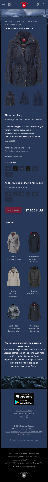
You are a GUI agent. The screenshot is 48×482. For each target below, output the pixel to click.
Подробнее (10, 140)
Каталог (9, 21)
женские (32, 21)
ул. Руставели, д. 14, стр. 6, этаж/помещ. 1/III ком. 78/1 (24, 433)
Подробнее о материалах (16, 151)
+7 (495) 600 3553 (24, 410)
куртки (20, 21)
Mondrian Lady (13, 25)
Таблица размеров (13, 156)
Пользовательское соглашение (24, 440)
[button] (9, 5)
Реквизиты (30, 459)
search (43, 4)
